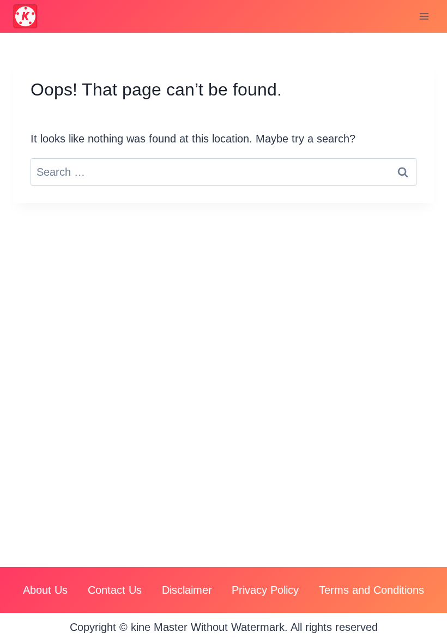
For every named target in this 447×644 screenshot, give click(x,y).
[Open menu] (424, 16)
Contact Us (115, 590)
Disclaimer (187, 590)
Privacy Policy (265, 590)
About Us (45, 590)
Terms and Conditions (371, 590)
